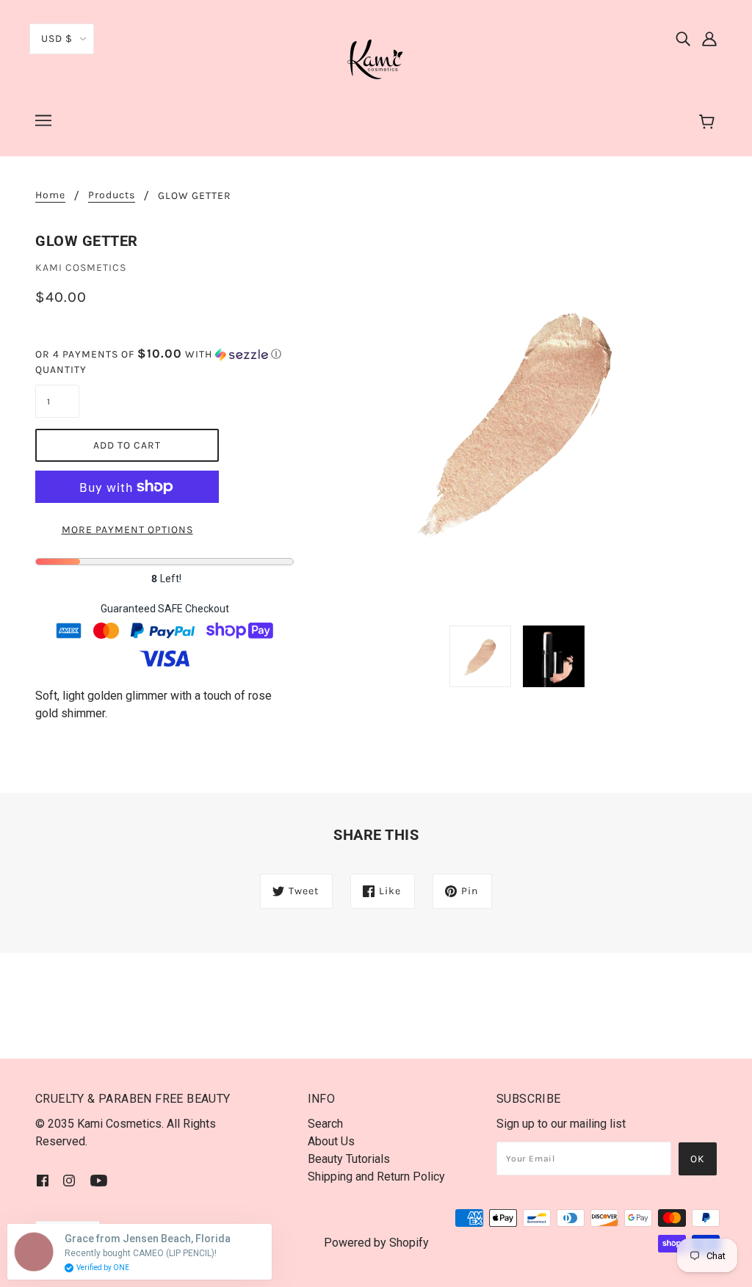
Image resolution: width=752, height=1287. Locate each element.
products (111, 195)
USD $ (57, 38)
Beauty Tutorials (349, 1159)
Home (50, 195)
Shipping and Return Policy (376, 1176)
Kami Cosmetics (80, 267)
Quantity (57, 369)
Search (325, 1124)
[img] (683, 38)
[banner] (376, 58)
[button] (164, 354)
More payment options (127, 529)
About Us (331, 1141)
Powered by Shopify (376, 1243)
